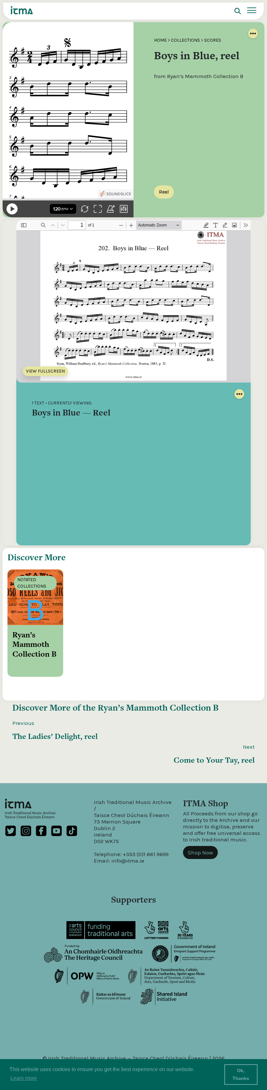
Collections (185, 40)
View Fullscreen (45, 371)
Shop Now (200, 852)
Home (160, 40)
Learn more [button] (23, 1078)
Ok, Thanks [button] (240, 1074)
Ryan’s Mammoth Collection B (158, 708)
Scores (212, 40)
